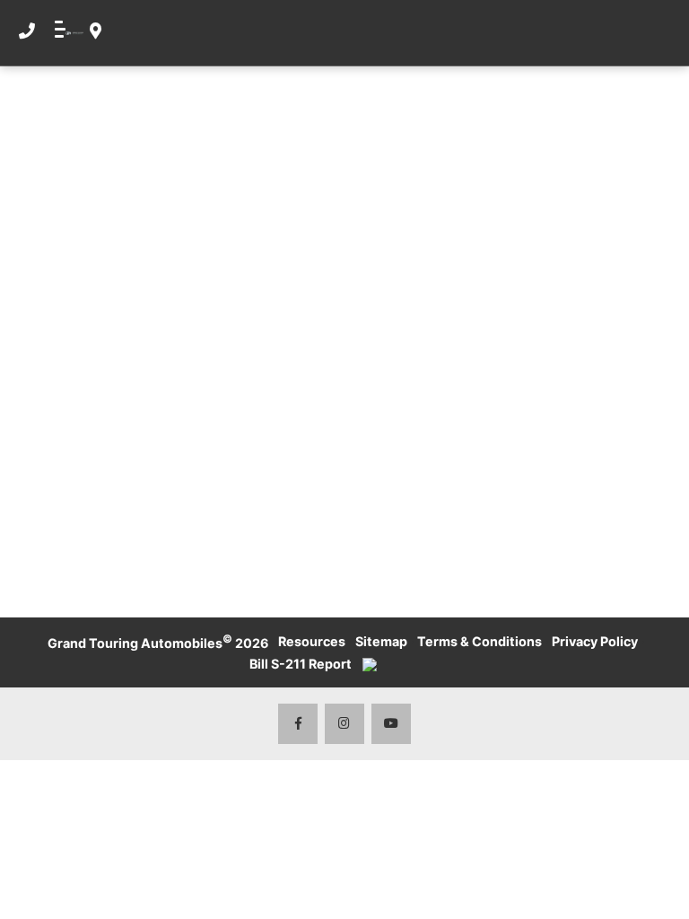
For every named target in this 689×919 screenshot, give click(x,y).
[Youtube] (391, 724)
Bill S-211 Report (300, 663)
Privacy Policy (595, 641)
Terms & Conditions (479, 641)
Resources (311, 641)
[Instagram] (345, 724)
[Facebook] (298, 724)
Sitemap (381, 641)
